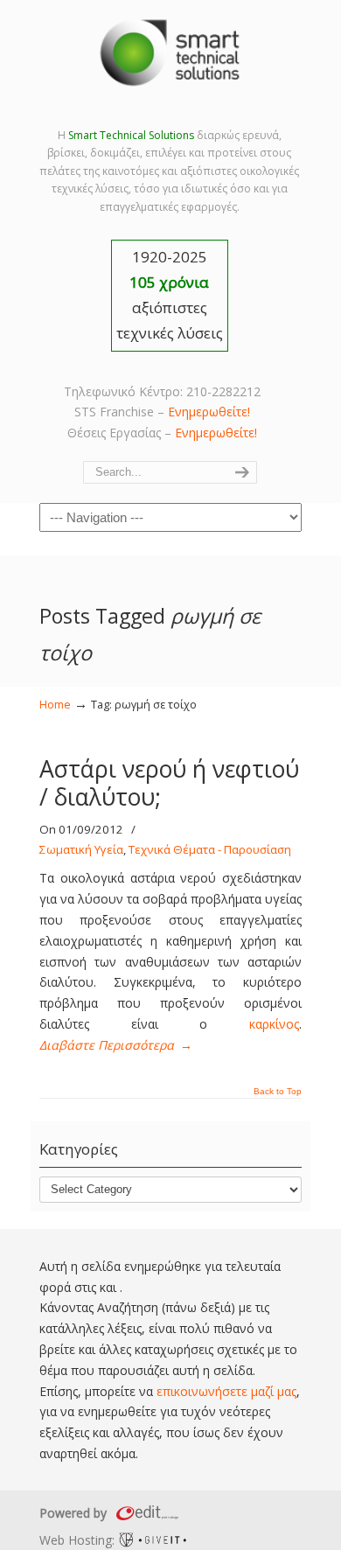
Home (55, 704)
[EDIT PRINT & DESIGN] (145, 1513)
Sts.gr (170, 52)
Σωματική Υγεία (81, 849)
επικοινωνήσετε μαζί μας (226, 1391)
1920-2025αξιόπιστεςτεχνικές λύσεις (169, 295)
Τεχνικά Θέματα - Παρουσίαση (210, 849)
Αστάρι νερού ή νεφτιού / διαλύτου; (169, 783)
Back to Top (278, 1091)
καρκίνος (274, 1024)
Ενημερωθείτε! (209, 411)
